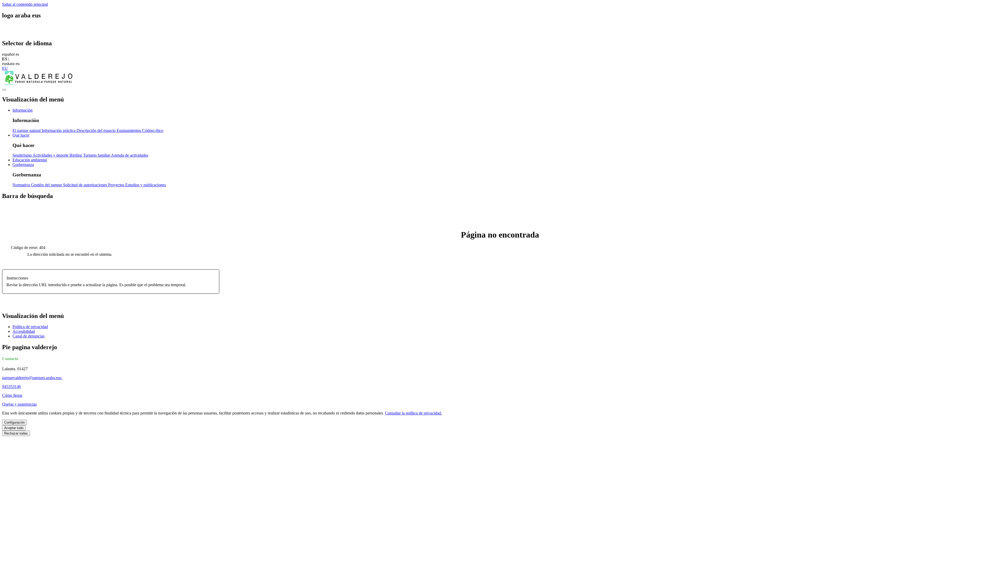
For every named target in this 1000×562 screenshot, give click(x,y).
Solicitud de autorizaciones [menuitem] (85, 185)
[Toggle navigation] (4, 90)
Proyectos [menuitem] (116, 185)
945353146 (11, 386)
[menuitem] (22, 110)
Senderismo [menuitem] (22, 155)
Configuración (14, 422)
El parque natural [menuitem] (27, 130)
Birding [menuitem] (76, 155)
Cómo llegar (12, 395)
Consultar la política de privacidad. (413, 413)
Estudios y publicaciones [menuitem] (145, 185)
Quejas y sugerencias (19, 404)
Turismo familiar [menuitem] (97, 155)
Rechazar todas (16, 433)
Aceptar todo (13, 428)
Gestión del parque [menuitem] (47, 185)
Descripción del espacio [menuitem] (97, 130)
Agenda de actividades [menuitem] (129, 155)
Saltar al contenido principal (25, 4)
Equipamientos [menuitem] (129, 130)
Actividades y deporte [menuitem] (51, 155)
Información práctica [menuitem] (59, 130)
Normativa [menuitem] (21, 185)
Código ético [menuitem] (152, 130)
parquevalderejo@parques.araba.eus (32, 377)
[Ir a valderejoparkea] (38, 83)
